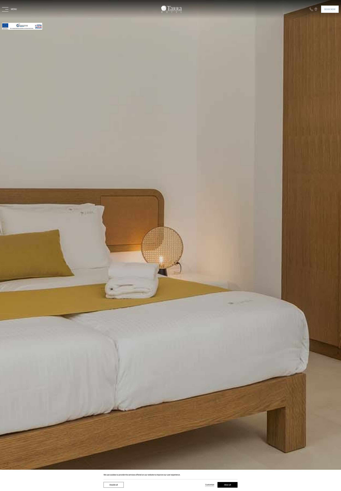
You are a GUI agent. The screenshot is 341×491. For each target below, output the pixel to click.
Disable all (113, 485)
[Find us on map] (316, 9)
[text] (22, 26)
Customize (209, 485)
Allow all (227, 485)
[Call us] (311, 9)
